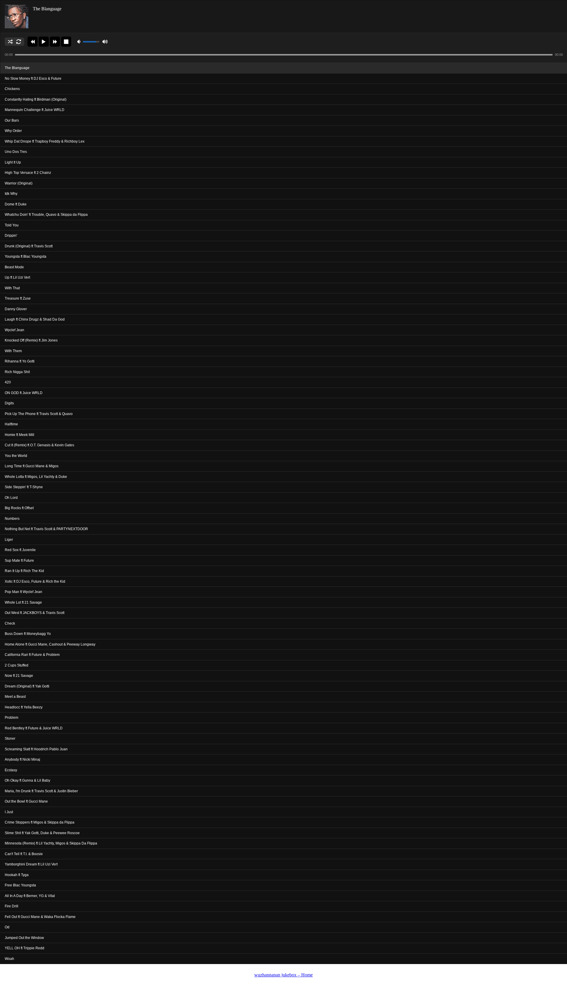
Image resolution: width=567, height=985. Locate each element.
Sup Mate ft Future (19, 560)
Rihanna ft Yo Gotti (20, 361)
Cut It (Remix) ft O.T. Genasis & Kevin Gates (39, 445)
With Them (13, 351)
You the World (16, 456)
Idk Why (11, 194)
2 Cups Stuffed (16, 665)
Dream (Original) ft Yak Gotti (27, 686)
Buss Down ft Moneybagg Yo (28, 634)
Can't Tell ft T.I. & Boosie (24, 854)
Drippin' (11, 235)
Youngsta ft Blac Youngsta (25, 256)
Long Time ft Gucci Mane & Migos (31, 466)
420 (8, 382)
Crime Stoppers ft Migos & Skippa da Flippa (39, 822)
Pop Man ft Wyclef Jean (23, 592)
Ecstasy (11, 770)
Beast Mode (14, 267)
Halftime (11, 424)
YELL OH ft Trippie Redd (24, 948)
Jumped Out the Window (24, 938)
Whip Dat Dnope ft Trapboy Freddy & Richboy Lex (44, 141)
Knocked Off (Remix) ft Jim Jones (31, 340)
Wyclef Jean (14, 330)
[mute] (79, 41)
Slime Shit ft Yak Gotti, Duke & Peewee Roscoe (42, 833)
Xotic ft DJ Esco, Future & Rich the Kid (35, 581)
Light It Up (13, 162)
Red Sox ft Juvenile (20, 550)
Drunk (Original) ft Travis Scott (29, 246)
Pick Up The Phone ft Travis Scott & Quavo (39, 414)
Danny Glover (16, 309)
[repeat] (18, 41)
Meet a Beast (15, 697)
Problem (11, 718)
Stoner (10, 738)
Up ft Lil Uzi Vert (17, 277)
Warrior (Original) (18, 183)
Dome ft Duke (16, 204)
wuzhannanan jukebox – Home (283, 974)
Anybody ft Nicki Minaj (22, 759)
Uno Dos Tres (16, 152)
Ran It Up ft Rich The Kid (24, 571)
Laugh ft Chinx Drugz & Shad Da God (35, 319)
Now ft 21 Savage (19, 676)
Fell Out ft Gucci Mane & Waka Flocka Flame (40, 917)
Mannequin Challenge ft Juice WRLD (34, 110)
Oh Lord (11, 498)
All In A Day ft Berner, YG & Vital (30, 896)
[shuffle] (10, 41)
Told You (12, 225)
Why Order (13, 131)
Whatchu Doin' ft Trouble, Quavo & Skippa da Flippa (46, 215)
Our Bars (12, 120)
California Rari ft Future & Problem (32, 655)
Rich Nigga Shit (17, 372)
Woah (9, 959)
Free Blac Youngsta (20, 885)
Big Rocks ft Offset (19, 508)
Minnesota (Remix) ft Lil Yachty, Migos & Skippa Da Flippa (51, 843)
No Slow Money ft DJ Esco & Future (33, 78)
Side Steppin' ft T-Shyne (24, 487)
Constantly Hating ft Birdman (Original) (35, 99)
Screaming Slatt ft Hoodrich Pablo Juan (36, 749)
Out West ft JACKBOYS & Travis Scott (34, 613)
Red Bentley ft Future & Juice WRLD (34, 728)
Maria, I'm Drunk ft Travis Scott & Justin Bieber (41, 791)
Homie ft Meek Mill (19, 435)
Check (10, 623)
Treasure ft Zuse (18, 298)
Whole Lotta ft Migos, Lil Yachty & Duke (36, 477)
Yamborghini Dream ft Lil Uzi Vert (31, 864)
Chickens (12, 89)
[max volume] (104, 41)
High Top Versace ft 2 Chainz (28, 173)
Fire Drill (11, 906)
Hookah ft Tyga (17, 875)
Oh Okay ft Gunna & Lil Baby (27, 780)
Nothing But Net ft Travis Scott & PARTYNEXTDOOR (46, 529)
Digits (9, 403)
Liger (9, 540)
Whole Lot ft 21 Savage (23, 602)
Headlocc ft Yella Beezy (24, 707)
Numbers (12, 519)
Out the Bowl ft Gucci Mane (26, 801)
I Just (9, 812)
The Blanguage (17, 68)
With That (12, 288)
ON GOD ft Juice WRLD (24, 393)
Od (7, 927)
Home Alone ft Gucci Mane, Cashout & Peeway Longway (50, 644)
